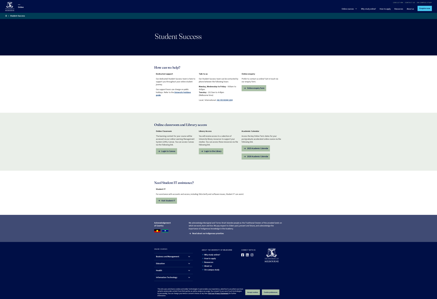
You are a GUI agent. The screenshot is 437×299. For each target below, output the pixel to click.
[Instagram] (252, 255)
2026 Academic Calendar (255, 156)
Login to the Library (211, 151)
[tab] (173, 256)
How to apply (385, 9)
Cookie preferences (270, 292)
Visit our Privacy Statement (218, 293)
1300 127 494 (398, 2)
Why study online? (368, 9)
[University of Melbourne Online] (11, 6)
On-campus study (424, 2)
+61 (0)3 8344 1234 (225, 100)
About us (410, 9)
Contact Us (410, 2)
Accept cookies (252, 292)
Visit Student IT (166, 200)
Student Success (17, 16)
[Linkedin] (247, 255)
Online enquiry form (253, 88)
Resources (398, 9)
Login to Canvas (166, 151)
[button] (425, 8)
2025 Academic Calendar (255, 148)
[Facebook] (242, 255)
